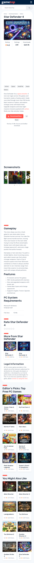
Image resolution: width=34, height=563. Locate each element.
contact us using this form (19, 378)
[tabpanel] (17, 177)
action (27, 109)
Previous (6, 177)
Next (27, 177)
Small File (20, 86)
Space (13, 86)
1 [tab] (14, 185)
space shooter (22, 94)
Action (21, 13)
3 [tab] (19, 185)
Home (5, 13)
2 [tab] (17, 185)
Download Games (13, 13)
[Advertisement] (17, 66)
